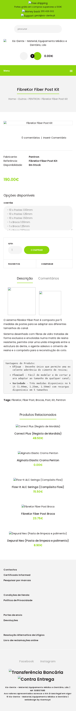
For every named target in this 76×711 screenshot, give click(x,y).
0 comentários (31, 137)
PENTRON (34, 99)
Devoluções (11, 620)
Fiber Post (28, 400)
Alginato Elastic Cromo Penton (38, 460)
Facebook (26, 661)
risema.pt (45, 699)
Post (48, 400)
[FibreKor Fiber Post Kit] (38, 123)
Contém (8, 202)
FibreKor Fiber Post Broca (38, 514)
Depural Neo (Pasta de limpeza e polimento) (38, 540)
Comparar (47, 263)
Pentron (34, 157)
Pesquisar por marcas (17, 580)
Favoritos (14, 263)
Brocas (40, 400)
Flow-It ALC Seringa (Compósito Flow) (38, 487)
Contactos (10, 569)
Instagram (47, 661)
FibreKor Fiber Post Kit (55, 99)
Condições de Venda (16, 595)
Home (12, 99)
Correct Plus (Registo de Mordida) (38, 433)
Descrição (25, 278)
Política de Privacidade (18, 600)
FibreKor (16, 400)
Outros (22, 99)
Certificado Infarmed (17, 575)
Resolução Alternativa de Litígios (24, 635)
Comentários (48, 278)
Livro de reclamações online (21, 640)
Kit (53, 400)
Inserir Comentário (54, 137)
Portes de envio (13, 615)
